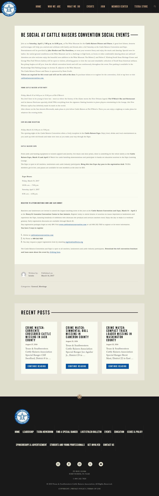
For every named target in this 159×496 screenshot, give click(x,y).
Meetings (43, 286)
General (34, 286)
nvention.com (47, 235)
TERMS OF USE (94, 489)
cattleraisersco (36, 235)
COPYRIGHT (64, 489)
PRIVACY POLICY (78, 489)
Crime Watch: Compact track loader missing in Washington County (119, 334)
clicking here (55, 252)
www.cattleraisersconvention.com (72, 224)
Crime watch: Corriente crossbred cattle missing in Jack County (38, 334)
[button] (155, 6)
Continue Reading (38, 367)
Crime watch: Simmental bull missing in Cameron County (77, 332)
